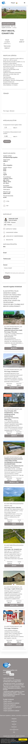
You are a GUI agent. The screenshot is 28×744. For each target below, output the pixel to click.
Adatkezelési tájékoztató (16, 742)
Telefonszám (7, 258)
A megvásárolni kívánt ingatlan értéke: (12, 124)
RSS (14, 732)
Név (4, 246)
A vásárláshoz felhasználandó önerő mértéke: (12, 132)
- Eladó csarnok (7, 701)
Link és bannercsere (14, 729)
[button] (14, 3)
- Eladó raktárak (7, 708)
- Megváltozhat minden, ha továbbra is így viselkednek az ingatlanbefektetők (13, 684)
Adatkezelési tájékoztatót (18, 273)
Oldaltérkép (14, 718)
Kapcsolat (14, 724)
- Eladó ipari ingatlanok (9, 705)
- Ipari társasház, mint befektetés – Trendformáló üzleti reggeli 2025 (12, 680)
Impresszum (14, 726)
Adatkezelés (14, 721)
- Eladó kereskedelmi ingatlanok (12, 707)
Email (4, 252)
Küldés (6, 277)
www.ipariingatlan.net (10, 670)
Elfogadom (23, 739)
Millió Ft (15, 127)
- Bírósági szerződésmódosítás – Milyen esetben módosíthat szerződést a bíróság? (14, 688)
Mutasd (13, 222)
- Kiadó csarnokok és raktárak (11, 710)
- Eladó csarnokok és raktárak (11, 703)
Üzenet (5, 265)
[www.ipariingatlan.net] (3, 2)
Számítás (7, 141)
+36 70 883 (7, 222)
